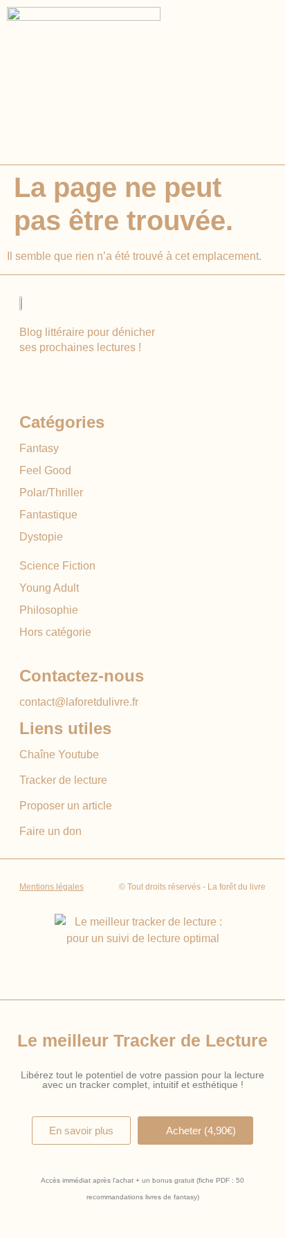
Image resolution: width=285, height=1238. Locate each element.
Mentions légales (51, 887)
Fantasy (39, 448)
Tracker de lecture (63, 780)
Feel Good (45, 470)
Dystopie (41, 537)
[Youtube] (28, 377)
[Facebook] (79, 377)
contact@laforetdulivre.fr (78, 702)
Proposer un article (65, 806)
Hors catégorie (55, 632)
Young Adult (49, 588)
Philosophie (48, 610)
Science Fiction (57, 566)
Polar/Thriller (51, 492)
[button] (259, 82)
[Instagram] (53, 377)
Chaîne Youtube (59, 754)
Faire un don (50, 831)
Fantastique (48, 514)
